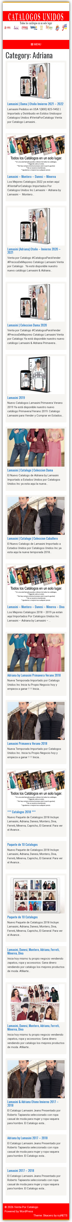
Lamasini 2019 (16, 397)
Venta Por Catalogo (26, 1207)
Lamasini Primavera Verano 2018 (27, 743)
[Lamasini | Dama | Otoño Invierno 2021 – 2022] (36, 81)
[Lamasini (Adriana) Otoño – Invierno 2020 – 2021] (36, 226)
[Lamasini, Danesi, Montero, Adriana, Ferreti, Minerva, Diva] (36, 1003)
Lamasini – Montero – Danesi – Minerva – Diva (35, 606)
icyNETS (62, 1215)
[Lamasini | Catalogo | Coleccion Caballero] (36, 515)
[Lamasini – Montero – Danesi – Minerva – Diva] (36, 584)
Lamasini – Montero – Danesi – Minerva (31, 176)
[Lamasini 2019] (36, 375)
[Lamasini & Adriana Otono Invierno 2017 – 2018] (36, 1079)
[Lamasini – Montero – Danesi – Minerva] (36, 153)
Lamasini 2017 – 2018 (20, 1170)
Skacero (48, 1215)
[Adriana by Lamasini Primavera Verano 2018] (36, 652)
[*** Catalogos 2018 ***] (36, 789)
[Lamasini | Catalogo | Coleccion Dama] (36, 447)
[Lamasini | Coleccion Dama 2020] (36, 302)
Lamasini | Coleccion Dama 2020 (27, 325)
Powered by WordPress (19, 1211)
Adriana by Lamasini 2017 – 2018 (27, 1137)
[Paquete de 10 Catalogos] (36, 894)
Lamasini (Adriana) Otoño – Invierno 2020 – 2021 (34, 251)
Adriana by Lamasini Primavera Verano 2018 (34, 675)
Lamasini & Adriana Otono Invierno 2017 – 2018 (33, 1103)
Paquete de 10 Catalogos (22, 844)
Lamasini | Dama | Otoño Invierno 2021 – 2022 (35, 103)
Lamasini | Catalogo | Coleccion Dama (30, 470)
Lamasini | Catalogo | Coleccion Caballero (32, 538)
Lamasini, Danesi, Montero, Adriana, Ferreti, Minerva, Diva (33, 951)
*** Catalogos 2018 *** (21, 811)
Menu (37, 44)
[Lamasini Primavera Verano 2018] (36, 720)
